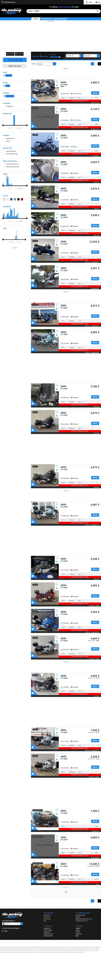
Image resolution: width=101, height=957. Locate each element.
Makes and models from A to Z (84, 919)
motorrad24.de (95, 857)
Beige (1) (8, 199)
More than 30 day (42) (12, 167)
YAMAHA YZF (47, 932)
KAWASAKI (79, 934)
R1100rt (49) (9, 96)
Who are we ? (47, 915)
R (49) (7, 86)
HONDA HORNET (48, 936)
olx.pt (97, 884)
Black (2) (18, 199)
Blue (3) (11, 199)
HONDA (78, 930)
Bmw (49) (8, 75)
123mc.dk (96, 182)
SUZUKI (78, 932)
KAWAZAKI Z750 (48, 934)
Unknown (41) (10, 138)
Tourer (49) (9, 106)
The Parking (12, 11)
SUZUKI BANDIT (48, 930)
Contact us (47, 917)
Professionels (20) (12, 154)
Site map (78, 917)
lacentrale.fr (96, 155)
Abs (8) (8, 141)
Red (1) (22, 199)
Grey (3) (15, 199)
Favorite (34, 98)
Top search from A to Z (82, 921)
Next (99, 63)
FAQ (45, 921)
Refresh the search (15, 66)
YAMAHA (78, 928)
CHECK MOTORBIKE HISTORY (79, 101)
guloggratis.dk (95, 262)
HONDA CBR (47, 928)
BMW (77, 936)
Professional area (80, 915)
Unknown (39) (4, 199)
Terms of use (47, 919)
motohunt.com (95, 102)
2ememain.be (95, 831)
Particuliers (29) (11, 151)
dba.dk (97, 605)
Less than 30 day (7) (12, 164)
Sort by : (34, 64)
